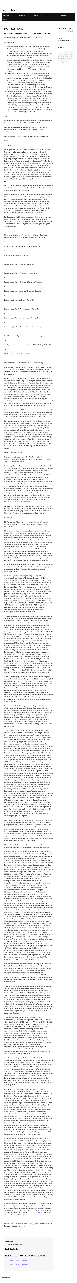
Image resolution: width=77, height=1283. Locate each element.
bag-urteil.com (9, 10)
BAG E (47, 15)
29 (65, 61)
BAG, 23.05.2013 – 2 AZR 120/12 (20, 1265)
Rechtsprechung (7, 15)
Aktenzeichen (21, 15)
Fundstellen (34, 15)
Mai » (63, 63)
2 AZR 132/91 (38, 1212)
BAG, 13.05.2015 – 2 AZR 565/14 (20, 1261)
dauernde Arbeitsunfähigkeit (15, 1244)
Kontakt (5, 19)
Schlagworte (63, 15)
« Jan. (59, 63)
